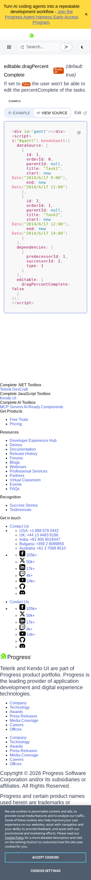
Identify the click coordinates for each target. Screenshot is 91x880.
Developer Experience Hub (33, 440)
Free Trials (19, 419)
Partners (17, 476)
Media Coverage (24, 720)
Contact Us (19, 526)
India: (39, 539)
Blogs (15, 462)
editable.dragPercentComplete (26, 70)
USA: (39, 531)
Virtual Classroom (25, 480)
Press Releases (23, 716)
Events (16, 484)
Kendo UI (8, 398)
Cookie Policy (14, 837)
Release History (23, 454)
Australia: (42, 548)
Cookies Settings (45, 871)
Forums (16, 458)
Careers (17, 725)
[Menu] (9, 47)
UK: (38, 535)
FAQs (14, 489)
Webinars (18, 467)
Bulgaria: (41, 544)
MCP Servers (11, 407)
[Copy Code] (79, 133)
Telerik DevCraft (14, 389)
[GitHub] (22, 588)
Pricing (16, 424)
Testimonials (20, 510)
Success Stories (24, 505)
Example (15, 101)
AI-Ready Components (43, 407)
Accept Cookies (45, 857)
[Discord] (22, 593)
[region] (45, 842)
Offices (16, 729)
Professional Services (28, 471)
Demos (16, 445)
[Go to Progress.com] (16, 659)
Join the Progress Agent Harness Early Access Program (41, 17)
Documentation (23, 449)
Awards (16, 712)
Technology (20, 707)
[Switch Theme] (82, 47)
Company (18, 703)
